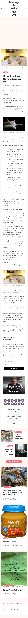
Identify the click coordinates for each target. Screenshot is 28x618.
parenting (18, 416)
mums (13, 416)
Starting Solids (9, 542)
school (16, 418)
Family (5, 72)
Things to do (7, 486)
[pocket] (5, 403)
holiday (18, 409)
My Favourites (17, 607)
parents (11, 418)
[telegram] (22, 403)
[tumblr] (19, 400)
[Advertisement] (14, 32)
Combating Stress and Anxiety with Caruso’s (18, 437)
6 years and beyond (8, 586)
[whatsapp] (19, 403)
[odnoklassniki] (12, 403)
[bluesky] (15, 403)
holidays (12, 411)
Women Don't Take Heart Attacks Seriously (9, 452)
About (11, 607)
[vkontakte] (8, 403)
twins (14, 423)
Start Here (5, 607)
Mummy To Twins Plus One (14, 8)
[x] (5, 400)
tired (18, 421)
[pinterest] (12, 400)
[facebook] (8, 400)
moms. (16, 411)
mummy (8, 416)
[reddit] (22, 400)
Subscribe (14, 368)
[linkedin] (15, 400)
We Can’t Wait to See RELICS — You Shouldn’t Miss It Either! (13, 492)
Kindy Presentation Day (13, 590)
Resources (6, 609)
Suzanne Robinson (9, 85)
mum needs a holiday (14, 414)
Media (24, 607)
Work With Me (14, 609)
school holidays (12, 421)
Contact (22, 609)
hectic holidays (11, 409)
